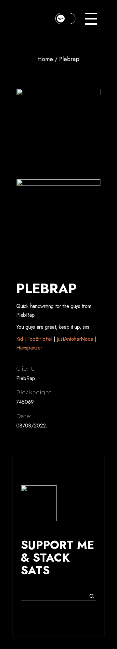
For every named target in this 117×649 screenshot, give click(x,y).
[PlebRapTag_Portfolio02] (58, 130)
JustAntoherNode (76, 339)
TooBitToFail (40, 339)
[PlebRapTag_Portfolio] (58, 221)
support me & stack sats (57, 558)
